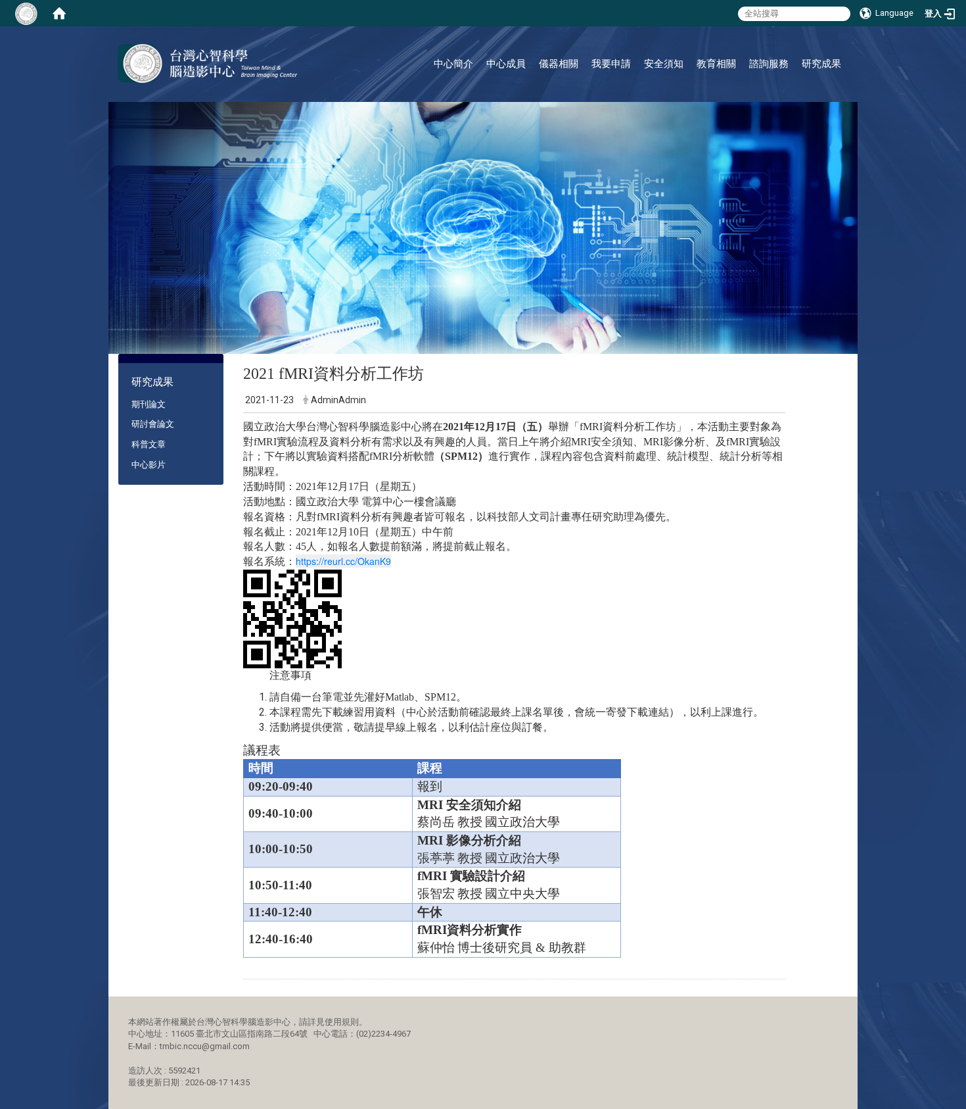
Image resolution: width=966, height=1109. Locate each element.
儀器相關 (558, 64)
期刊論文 (148, 404)
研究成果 (821, 64)
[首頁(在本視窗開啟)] (59, 13)
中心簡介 (453, 64)
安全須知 (663, 64)
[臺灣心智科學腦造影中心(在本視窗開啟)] (208, 63)
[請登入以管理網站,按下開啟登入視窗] (26, 13)
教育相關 (716, 64)
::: (837, 42)
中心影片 (148, 465)
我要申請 (611, 64)
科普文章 (148, 444)
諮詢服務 (769, 64)
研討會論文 (152, 424)
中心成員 (506, 64)
